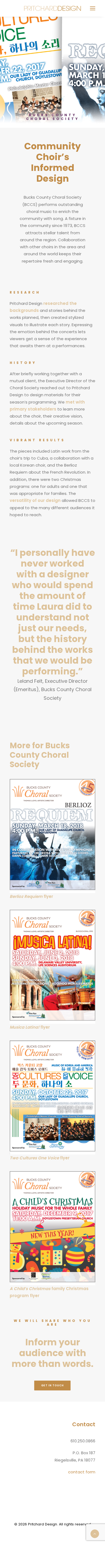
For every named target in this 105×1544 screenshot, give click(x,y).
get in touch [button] (52, 1385)
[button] (92, 8)
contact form (81, 1472)
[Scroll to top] (94, 1533)
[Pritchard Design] (52, 8)
